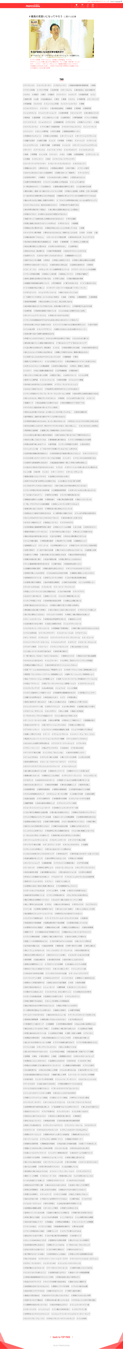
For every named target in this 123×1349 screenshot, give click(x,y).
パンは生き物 (30, 329)
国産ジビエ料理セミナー (34, 361)
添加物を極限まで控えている (45, 311)
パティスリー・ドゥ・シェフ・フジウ (54, 1258)
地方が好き (86, 444)
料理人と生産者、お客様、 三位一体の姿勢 (82, 191)
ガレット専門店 (42, 131)
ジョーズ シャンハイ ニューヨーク (37, 807)
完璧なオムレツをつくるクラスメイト (77, 932)
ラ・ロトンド (30, 867)
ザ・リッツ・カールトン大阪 (35, 720)
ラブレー (50, 881)
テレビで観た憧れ (31, 541)
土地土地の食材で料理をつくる (70, 1203)
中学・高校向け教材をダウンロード (98, 1)
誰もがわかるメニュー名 (57, 1015)
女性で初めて (30, 550)
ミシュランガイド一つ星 (34, 706)
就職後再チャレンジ (74, 255)
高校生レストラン (66, 274)
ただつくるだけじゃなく (89, 1162)
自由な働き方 (40, 959)
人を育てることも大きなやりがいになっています (43, 357)
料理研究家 (84, 94)
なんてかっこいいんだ (88, 1079)
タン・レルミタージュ (33, 619)
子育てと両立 (59, 278)
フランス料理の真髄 (32, 274)
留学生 (72, 297)
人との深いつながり (81, 1111)
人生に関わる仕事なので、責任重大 (38, 347)
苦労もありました (78, 177)
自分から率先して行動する (76, 936)
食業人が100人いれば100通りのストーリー (71, 329)
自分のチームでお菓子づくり (81, 1153)
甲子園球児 (57, 283)
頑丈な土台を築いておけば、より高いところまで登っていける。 (48, 412)
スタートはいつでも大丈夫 (34, 890)
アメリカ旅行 (89, 1065)
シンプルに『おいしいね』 (54, 752)
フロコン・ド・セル (49, 1176)
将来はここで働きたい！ (72, 720)
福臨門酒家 (29, 803)
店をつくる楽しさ (63, 881)
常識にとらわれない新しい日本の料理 (38, 1148)
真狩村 (90, 265)
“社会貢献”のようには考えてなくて (66, 1107)
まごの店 (78, 527)
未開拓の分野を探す (32, 1038)
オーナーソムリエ (31, 1139)
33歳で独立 (57, 564)
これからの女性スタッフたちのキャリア (39, 854)
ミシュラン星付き (77, 182)
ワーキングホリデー (47, 633)
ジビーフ (91, 398)
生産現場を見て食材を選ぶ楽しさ (37, 1107)
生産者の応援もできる (33, 821)
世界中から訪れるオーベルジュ (36, 265)
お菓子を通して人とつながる (81, 1268)
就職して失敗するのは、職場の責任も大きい (72, 352)
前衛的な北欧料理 (31, 1143)
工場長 (27, 159)
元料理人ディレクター (88, 692)
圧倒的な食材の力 (77, 265)
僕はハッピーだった (84, 499)
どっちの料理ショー (87, 582)
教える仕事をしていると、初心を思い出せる (56, 301)
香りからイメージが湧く (57, 955)
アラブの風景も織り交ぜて (64, 1042)
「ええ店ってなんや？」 (34, 495)
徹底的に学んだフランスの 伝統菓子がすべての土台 (77, 196)
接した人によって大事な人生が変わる (38, 352)
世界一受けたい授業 (74, 946)
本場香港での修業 (60, 798)
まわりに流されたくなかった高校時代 (38, 173)
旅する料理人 (50, 1203)
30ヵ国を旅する (30, 1070)
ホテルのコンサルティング (48, 1130)
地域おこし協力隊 (49, 274)
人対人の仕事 (85, 757)
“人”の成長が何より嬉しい (34, 288)
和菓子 (51, 94)
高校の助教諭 (88, 927)
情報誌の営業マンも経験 (34, 499)
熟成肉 (62, 398)
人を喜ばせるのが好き (83, 992)
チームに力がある (31, 757)
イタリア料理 (43, 90)
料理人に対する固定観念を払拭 (81, 1254)
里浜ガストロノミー (32, 1111)
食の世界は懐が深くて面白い (35, 209)
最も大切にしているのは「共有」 (37, 1028)
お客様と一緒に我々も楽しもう (64, 1028)
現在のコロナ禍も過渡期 (87, 656)
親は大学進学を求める (78, 554)
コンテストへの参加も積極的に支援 (56, 729)
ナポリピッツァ (30, 292)
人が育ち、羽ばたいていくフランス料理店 (77, 660)
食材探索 (28, 959)
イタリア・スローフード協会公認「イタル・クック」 (67, 288)
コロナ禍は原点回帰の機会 (76, 577)
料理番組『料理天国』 (61, 628)
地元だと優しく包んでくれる (35, 439)
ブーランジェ (40, 150)
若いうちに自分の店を (33, 1162)
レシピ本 (44, 154)
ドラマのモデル (67, 522)
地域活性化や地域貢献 (33, 923)
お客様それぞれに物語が (34, 927)
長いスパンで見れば (83, 941)
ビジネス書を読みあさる (71, 495)
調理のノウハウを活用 (61, 1286)
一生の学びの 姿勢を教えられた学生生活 (39, 196)
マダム (49, 904)
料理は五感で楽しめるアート (35, 444)
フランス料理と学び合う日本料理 (37, 490)
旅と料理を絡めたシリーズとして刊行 (57, 1038)
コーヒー (54, 154)
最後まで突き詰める (32, 1295)
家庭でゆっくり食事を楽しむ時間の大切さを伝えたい (44, 219)
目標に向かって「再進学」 (66, 173)
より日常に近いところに (84, 1176)
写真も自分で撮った (82, 1038)
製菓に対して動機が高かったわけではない (57, 430)
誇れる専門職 (55, 720)
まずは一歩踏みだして (33, 522)
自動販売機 (47, 863)
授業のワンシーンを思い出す (78, 771)
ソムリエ (67, 145)
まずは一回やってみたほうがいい (51, 255)
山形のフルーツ (70, 375)
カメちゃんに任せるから (34, 660)
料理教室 (28, 103)
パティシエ (92, 140)
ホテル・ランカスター (33, 1263)
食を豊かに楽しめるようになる (36, 1171)
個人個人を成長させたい (60, 812)
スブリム (73, 761)
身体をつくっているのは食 (34, 1212)
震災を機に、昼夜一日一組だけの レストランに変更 (43, 191)
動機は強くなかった (32, 775)
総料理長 (57, 145)
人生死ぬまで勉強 (85, 1028)
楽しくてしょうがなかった (34, 950)
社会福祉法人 (47, 99)
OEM (83, 232)
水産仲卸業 (64, 113)
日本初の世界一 (30, 177)
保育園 (34, 154)
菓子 (44, 94)
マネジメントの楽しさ (88, 610)
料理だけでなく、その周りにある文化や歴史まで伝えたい (46, 214)
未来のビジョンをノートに (53, 1157)
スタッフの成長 (61, 1194)
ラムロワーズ (58, 877)
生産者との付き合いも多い (59, 476)
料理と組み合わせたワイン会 (35, 1033)
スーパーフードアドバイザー (35, 163)
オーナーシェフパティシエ (86, 136)
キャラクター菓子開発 (33, 232)
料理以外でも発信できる (70, 205)
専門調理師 (78, 117)
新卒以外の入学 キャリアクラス (82, 237)
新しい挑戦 (64, 711)
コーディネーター (44, 85)
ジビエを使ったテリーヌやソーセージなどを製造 (43, 458)
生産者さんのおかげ (57, 1061)
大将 (71, 982)
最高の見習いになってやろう (35, 476)
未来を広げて (63, 854)
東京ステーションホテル (34, 881)
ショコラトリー (46, 122)
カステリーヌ (30, 1130)
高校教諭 (93, 297)
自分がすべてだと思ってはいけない (56, 1295)
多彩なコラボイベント (56, 1180)
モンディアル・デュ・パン (34, 1318)
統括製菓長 (79, 154)
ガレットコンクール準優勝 (83, 1222)
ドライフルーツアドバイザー (64, 159)
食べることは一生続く (65, 909)
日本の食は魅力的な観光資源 (69, 1120)
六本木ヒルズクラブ (52, 978)
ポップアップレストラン (86, 867)
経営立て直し (56, 375)
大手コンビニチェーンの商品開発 (37, 366)
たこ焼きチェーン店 (51, 117)
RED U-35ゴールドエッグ (84, 1056)
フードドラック (30, 122)
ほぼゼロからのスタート (46, 780)
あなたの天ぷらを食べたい (34, 1249)
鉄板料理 (87, 108)
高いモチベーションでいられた (54, 725)
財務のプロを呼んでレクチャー (84, 812)
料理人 (70, 140)
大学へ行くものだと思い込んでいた (83, 490)
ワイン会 (28, 909)
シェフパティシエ (31, 145)
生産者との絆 (91, 550)
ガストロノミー (80, 163)
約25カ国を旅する (82, 950)
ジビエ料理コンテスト (55, 361)
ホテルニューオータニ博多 (58, 794)
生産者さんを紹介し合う (54, 996)
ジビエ (57, 347)
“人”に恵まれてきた (89, 283)
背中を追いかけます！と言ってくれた (85, 854)
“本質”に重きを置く (74, 1291)
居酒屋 (75, 223)
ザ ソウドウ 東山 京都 (33, 752)
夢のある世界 (78, 1226)
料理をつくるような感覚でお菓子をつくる (74, 780)
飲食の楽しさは (65, 1176)
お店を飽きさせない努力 (34, 623)
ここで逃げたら (67, 1217)
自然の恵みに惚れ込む (59, 265)
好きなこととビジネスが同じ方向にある (83, 421)
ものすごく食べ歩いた (33, 596)
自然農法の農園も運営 (33, 1208)
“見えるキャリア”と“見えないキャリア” (72, 343)
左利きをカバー (90, 527)
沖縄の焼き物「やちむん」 (34, 237)
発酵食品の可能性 (48, 1143)
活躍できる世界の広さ (33, 697)
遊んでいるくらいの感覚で (79, 1240)
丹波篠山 (50, 1222)
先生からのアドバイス (33, 1281)
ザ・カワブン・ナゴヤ (52, 844)
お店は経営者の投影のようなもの (37, 1074)
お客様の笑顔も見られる (87, 817)
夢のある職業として (69, 784)
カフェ (72, 99)
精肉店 (27, 117)
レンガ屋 (28, 472)
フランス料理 (30, 90)
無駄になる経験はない (71, 927)
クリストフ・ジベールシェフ (63, 743)
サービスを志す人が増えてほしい (37, 1088)
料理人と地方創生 (51, 136)
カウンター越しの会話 (50, 757)
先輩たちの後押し (31, 1194)
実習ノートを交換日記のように (36, 941)
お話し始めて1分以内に (47, 1084)
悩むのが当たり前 (31, 1199)
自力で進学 (93, 324)
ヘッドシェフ (45, 1309)
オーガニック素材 (51, 1208)
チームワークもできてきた (34, 1015)
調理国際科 (83, 297)
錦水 (35, 1056)
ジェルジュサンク (59, 642)
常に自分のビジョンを (68, 872)
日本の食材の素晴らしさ (46, 803)
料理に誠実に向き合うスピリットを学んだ (40, 223)
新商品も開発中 (57, 168)
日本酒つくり (76, 1235)
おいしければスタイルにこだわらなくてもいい (42, 518)
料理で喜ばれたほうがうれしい (36, 605)
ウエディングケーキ (58, 840)
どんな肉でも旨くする (76, 398)
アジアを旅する (49, 1111)
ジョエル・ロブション (33, 1203)
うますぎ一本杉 (85, 1061)
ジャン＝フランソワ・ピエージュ (37, 642)
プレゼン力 (47, 587)
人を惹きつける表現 (32, 1157)
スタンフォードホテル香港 (80, 798)
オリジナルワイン (90, 453)
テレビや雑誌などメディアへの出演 (38, 817)
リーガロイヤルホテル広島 (57, 973)
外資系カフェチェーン (33, 136)
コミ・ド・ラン (30, 269)
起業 (82, 228)
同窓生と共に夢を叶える (34, 228)
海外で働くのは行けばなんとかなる (86, 628)
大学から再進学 (86, 872)
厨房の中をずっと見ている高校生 (57, 1134)
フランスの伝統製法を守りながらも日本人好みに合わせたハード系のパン (52, 320)
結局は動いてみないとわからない (54, 1019)
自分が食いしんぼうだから (73, 959)
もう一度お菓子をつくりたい (73, 821)
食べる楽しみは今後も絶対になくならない (71, 485)
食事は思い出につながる (34, 508)
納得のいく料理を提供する (34, 982)
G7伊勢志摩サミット (59, 545)
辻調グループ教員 (31, 554)
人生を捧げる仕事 (84, 186)
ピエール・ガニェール (88, 642)
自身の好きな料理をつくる (34, 895)
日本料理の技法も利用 (53, 600)
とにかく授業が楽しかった (70, 596)
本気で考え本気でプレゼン (50, 1166)
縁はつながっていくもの (69, 292)
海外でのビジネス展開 (33, 260)
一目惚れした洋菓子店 (80, 242)
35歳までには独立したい (34, 992)
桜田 (54, 1056)
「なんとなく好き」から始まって (37, 835)
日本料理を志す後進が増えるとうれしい (66, 453)
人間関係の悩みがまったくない (36, 1304)
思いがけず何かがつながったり (36, 1051)
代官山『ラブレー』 (32, 683)
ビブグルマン (92, 904)
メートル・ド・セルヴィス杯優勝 (82, 1074)
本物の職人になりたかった (34, 1268)
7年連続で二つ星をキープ (34, 1024)
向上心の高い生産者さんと (86, 1024)
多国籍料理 (59, 122)
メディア (73, 94)
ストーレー (44, 646)
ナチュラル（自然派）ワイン (52, 1139)
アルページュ (82, 633)
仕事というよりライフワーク (35, 1153)
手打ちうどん (64, 223)
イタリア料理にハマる (33, 600)
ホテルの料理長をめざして (34, 794)
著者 (64, 99)
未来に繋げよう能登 (32, 1217)
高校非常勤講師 (30, 301)
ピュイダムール (91, 775)
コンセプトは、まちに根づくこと (59, 992)
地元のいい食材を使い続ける (60, 1116)
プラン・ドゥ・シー (32, 748)
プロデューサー (60, 85)
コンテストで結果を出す (34, 918)
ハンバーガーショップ (48, 113)
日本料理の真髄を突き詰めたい (36, 453)
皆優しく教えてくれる (33, 734)
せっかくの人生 (62, 1148)
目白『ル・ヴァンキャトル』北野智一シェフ (59, 683)
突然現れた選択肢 (31, 430)
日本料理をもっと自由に (57, 1254)
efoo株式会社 (48, 688)
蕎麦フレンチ (53, 1231)
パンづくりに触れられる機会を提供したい (70, 324)
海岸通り (78, 1116)
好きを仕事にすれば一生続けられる (38, 324)
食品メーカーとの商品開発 (64, 817)
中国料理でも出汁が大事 (83, 306)
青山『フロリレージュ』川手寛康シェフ (39, 679)
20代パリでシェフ (53, 706)
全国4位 (85, 918)
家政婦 (78, 108)
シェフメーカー (52, 660)
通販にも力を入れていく (80, 826)
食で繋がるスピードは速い (34, 1254)
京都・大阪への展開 (74, 1033)
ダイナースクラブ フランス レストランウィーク (42, 766)
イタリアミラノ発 (80, 1309)
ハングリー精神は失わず (59, 1153)
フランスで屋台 (46, 1226)
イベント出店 (30, 1047)
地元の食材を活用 (31, 872)
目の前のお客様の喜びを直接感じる (38, 242)
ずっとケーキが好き (55, 614)
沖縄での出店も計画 (60, 826)
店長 (64, 297)
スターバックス (30, 1309)
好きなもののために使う (80, 1148)
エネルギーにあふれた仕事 (79, 955)
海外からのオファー (75, 1249)
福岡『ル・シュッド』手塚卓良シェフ (80, 674)
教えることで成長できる (83, 531)
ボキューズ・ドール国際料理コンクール (54, 269)
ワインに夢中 (53, 890)
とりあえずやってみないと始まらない (38, 485)
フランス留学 (84, 168)
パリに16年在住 (30, 633)
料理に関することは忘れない (70, 559)
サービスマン (84, 173)
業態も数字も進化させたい (54, 568)
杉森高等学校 (30, 789)
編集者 (69, 108)
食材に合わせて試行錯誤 (57, 982)
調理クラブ (29, 932)
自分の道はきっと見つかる (72, 518)
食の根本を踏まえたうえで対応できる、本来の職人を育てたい (47, 306)
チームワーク (46, 1194)
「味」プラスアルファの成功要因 (37, 504)
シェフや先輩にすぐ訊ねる (82, 729)
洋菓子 (36, 94)
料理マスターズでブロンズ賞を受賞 (84, 545)
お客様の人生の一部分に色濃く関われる (39, 886)
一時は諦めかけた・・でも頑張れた (38, 186)
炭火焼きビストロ (92, 113)
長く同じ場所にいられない (34, 614)
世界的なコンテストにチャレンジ (37, 1314)
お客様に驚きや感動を (33, 582)
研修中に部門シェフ (46, 867)
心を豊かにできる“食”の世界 (70, 481)
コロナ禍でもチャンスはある (62, 941)
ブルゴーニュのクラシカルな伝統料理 (80, 877)
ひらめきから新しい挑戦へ (58, 177)
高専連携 (65, 242)
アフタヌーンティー (32, 729)
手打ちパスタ (78, 904)
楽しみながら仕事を (49, 1189)
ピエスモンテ (91, 1125)
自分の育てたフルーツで (89, 1070)
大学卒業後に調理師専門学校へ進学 (38, 527)
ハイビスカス (68, 978)
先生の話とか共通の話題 (67, 1143)
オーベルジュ (67, 90)
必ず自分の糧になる (32, 946)
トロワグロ (87, 1199)
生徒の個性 (91, 794)
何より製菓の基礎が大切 (44, 370)
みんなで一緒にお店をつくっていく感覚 (67, 900)
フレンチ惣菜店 (91, 117)
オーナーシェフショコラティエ (85, 145)
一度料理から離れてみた (63, 513)
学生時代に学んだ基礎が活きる (58, 831)
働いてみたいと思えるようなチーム (70, 550)
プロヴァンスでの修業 (55, 964)
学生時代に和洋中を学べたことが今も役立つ (62, 389)
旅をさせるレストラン (33, 1120)
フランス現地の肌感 (32, 936)
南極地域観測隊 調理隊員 (79, 85)
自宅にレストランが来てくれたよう (66, 504)
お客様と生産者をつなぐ (44, 909)
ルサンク (73, 642)
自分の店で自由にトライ (34, 1222)
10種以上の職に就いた (73, 600)
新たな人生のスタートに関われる (59, 849)
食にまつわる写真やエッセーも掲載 (38, 1042)
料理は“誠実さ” (82, 274)
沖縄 (63, 890)
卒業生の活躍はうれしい (34, 665)
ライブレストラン (31, 126)
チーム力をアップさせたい (77, 738)
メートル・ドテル (55, 150)
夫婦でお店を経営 (69, 582)
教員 (93, 85)
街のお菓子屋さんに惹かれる (35, 246)
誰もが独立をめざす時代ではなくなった (39, 1005)
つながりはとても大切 (76, 1180)
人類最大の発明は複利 (72, 1065)
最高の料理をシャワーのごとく (36, 531)
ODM (90, 232)
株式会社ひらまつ (51, 697)
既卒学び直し (85, 784)
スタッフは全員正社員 (33, 996)
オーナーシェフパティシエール (36, 840)
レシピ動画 (73, 688)
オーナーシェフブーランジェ (35, 315)
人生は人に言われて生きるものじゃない (39, 467)
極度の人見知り (60, 1010)
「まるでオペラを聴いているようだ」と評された (59, 449)
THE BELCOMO (77, 748)
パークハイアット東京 (33, 978)
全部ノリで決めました (88, 1143)
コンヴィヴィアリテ (32, 688)
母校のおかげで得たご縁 (34, 1185)
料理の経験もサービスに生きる (70, 1084)
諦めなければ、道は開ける (34, 251)
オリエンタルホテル (71, 844)
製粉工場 (28, 99)
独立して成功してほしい (79, 1194)
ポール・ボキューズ (75, 472)
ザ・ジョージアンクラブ (79, 973)
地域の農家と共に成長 (71, 347)
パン (93, 94)
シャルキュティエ (87, 150)
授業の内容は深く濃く (33, 559)
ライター (45, 108)
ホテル (27, 94)
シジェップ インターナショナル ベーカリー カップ (71, 1314)
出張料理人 (66, 117)
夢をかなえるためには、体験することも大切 (61, 232)
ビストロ (38, 103)
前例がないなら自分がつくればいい (69, 913)
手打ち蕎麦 (56, 131)
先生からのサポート (32, 725)
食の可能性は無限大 (52, 582)
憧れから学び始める (62, 904)
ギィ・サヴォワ (30, 637)
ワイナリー (62, 94)
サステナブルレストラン (72, 126)
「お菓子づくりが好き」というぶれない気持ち (42, 297)
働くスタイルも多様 (69, 757)
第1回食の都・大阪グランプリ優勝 (80, 1051)
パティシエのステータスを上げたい (75, 1130)
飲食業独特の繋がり (62, 1226)
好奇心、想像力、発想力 (80, 366)
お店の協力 (29, 1079)
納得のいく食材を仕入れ (86, 978)
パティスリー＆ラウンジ (54, 1125)
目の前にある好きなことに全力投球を (38, 384)
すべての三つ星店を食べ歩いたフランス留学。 (42, 407)
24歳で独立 (75, 1199)
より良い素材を (69, 706)
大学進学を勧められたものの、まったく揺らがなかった (45, 421)
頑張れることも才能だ (51, 775)
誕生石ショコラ (75, 619)
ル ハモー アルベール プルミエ (80, 1102)
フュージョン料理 (52, 103)
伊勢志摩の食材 (47, 541)
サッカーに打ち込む (32, 587)
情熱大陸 (60, 946)
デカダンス (29, 780)
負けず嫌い (71, 168)
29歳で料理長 (75, 1010)
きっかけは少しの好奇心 (89, 426)
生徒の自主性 (30, 798)
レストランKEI (50, 1263)
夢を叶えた (44, 168)
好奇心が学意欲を (31, 1189)
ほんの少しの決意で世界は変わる (37, 743)
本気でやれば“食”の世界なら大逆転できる (40, 481)
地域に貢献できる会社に (34, 1001)
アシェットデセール (60, 734)
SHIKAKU (65, 748)
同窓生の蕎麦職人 (63, 1222)
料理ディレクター (85, 122)
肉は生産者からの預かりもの (47, 403)
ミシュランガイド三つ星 (80, 1304)
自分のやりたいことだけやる (75, 251)
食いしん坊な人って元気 (86, 909)
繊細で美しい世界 (59, 1074)
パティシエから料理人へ (34, 849)
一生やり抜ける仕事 (46, 550)
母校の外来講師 (52, 784)
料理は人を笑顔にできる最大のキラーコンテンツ (43, 1065)
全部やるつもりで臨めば (34, 1300)
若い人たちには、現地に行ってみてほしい (40, 398)
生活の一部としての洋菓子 (79, 1185)
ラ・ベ (47, 734)
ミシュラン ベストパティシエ (70, 1263)
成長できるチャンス (55, 1291)
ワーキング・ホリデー (33, 1102)
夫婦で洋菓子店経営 (52, 821)
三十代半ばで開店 (58, 1051)
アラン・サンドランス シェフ (67, 384)
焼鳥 (97, 122)
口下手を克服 (83, 863)
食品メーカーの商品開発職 (79, 1272)
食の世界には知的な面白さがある (86, 393)
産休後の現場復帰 (31, 1019)
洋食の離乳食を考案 (75, 278)
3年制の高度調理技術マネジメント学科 (39, 1277)
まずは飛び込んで (76, 1019)
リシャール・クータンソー (66, 1079)
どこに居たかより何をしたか (66, 715)
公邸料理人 (74, 246)
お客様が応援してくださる (78, 923)
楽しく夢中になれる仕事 (34, 904)
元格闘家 (50, 1024)
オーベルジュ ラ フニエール (55, 1102)
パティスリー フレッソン (72, 775)
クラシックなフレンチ (60, 646)
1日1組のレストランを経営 (76, 964)
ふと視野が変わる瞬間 (85, 1217)
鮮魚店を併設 (50, 1120)
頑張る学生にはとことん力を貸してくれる (62, 228)
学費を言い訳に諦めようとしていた (59, 508)
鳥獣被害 (67, 357)
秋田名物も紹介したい (73, 564)
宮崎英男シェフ (30, 545)
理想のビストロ (68, 656)
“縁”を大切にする (71, 283)
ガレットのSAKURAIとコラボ (35, 1240)
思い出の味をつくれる (80, 646)
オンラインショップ (32, 863)
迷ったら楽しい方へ (62, 969)
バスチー (28, 370)
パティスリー (38, 159)
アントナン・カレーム (74, 1125)
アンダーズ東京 (30, 646)
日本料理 (55, 90)
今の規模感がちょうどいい (67, 886)
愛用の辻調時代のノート (34, 964)
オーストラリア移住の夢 (57, 237)
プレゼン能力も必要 (80, 1286)
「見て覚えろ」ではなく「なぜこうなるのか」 (42, 656)
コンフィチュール (48, 380)
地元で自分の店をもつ (33, 987)
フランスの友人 (30, 1226)
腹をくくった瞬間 (31, 1176)
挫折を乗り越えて (61, 651)
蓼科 (76, 357)
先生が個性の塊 (50, 559)
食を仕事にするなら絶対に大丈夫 (54, 554)
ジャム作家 (84, 375)
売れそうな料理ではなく (78, 890)
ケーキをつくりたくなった (58, 1268)
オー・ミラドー (58, 472)
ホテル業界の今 (44, 798)
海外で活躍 (46, 145)
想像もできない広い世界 (82, 1295)
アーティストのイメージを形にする (82, 1015)
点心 (63, 154)
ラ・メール (44, 545)
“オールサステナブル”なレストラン (66, 1088)
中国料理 (82, 99)
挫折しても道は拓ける (33, 1125)
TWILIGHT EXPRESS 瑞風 (34, 973)
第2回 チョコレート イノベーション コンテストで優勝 (44, 738)
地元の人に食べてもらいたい (35, 1116)
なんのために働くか (81, 338)
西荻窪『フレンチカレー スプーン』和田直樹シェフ (43, 674)
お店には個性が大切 (54, 623)
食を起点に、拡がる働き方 (85, 90)
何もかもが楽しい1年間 (48, 1070)
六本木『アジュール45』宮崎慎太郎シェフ (81, 669)
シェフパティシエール (48, 292)
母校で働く (92, 821)
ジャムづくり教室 (76, 380)
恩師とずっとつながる (56, 1245)
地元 (48, 159)
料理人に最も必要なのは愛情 (84, 260)
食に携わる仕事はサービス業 (35, 771)
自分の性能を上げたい (59, 1304)
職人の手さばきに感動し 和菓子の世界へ (39, 200)
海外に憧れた (90, 946)
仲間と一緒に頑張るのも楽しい (78, 614)
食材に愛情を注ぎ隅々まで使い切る (38, 278)
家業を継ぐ (75, 370)
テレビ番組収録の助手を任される (37, 564)
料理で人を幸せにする (70, 1208)
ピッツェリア (77, 113)
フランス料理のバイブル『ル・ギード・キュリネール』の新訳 (47, 393)
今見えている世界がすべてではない (54, 1199)
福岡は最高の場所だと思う (64, 186)
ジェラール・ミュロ (66, 633)
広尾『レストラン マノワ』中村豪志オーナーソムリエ (77, 679)
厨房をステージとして (33, 1134)
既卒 (56, 242)
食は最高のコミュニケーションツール (38, 913)
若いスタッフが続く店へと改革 (36, 375)
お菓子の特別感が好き (33, 182)
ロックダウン (51, 711)
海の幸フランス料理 (64, 541)
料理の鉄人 (73, 697)
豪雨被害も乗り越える (58, 439)
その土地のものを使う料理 (58, 573)
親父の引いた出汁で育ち (34, 1235)
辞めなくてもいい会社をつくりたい (38, 969)
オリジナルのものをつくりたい (79, 568)
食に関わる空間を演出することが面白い (64, 209)
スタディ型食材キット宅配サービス (38, 692)
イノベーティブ (90, 126)
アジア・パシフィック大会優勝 (84, 269)
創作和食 (53, 444)
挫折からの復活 (52, 495)
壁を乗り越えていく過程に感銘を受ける (39, 343)
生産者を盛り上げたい (58, 1272)
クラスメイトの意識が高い (65, 863)
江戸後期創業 (62, 370)
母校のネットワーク (57, 771)
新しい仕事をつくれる (68, 1047)
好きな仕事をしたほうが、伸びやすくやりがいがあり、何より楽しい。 (51, 426)
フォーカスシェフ (69, 766)
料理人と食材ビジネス (62, 260)
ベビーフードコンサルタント (60, 163)
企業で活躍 (43, 140)
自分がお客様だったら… (76, 752)
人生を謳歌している (70, 1166)
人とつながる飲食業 (50, 1217)
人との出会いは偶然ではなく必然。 (73, 311)
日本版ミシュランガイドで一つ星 (66, 807)
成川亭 (37, 472)
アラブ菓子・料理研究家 (51, 126)
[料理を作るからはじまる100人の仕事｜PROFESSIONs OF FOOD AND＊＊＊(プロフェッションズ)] (33, 5)
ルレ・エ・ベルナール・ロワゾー (54, 761)
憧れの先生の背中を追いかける (36, 536)
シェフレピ (61, 688)
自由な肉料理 (48, 946)
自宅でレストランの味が (54, 577)
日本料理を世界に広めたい (34, 1245)
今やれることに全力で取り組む (84, 1300)
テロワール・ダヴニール (34, 711)
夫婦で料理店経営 (54, 251)
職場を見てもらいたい (81, 1134)
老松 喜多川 (45, 1056)
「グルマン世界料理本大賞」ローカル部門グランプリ (77, 200)
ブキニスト (44, 637)
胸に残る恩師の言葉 (66, 499)
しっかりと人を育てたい (34, 831)
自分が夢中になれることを (56, 858)
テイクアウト (79, 591)
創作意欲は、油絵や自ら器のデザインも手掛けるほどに (45, 416)
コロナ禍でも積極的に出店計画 (36, 812)
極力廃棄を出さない (49, 872)
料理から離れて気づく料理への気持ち (65, 605)
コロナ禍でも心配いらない (61, 531)
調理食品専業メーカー (72, 131)
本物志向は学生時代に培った (55, 619)
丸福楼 (85, 844)
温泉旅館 (37, 117)
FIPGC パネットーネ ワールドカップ (61, 1318)
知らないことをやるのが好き (65, 1093)
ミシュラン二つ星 (31, 449)
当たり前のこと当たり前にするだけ (63, 610)
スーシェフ (80, 140)
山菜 (37, 99)
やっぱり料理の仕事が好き (86, 513)
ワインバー (29, 131)
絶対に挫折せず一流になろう (35, 702)
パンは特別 (82, 1318)
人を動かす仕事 (77, 794)
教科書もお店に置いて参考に (35, 610)
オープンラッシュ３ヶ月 (54, 1162)
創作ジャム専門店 (31, 380)
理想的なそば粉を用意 (58, 1240)
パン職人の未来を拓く (62, 1309)
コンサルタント (71, 150)
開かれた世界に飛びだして (34, 955)
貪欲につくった (50, 596)
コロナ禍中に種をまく (56, 1249)
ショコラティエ (30, 113)
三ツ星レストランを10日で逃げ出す (38, 651)
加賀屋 (27, 1056)
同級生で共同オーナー (75, 1139)
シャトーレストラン (69, 103)
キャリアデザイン (45, 329)
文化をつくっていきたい (78, 987)
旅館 (82, 103)
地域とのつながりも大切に (59, 315)
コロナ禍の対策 (65, 591)
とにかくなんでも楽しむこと (35, 1272)
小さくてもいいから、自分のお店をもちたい (41, 205)
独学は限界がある (31, 761)
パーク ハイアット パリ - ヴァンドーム (66, 637)
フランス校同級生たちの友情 (80, 439)
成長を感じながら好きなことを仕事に (66, 835)
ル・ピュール (89, 637)
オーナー (28, 150)
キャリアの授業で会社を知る (55, 1281)
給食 (26, 154)
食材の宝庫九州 (81, 412)
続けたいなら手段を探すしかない (37, 826)
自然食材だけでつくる (33, 577)
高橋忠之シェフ (81, 541)
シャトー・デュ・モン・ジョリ (83, 734)
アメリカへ (89, 1033)
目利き (47, 260)
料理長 (61, 140)
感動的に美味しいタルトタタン (82, 573)
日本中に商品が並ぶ (60, 366)
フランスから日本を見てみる (85, 458)
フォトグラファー (31, 108)
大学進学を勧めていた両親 (80, 789)
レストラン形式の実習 (45, 1079)
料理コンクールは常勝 (63, 527)
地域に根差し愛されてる (75, 1157)
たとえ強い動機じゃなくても (83, 831)
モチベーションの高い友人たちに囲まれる (81, 467)
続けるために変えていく (34, 784)
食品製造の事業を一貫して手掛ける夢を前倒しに (69, 462)
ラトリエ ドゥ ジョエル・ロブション (84, 1258)
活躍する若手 (30, 140)
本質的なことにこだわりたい (35, 1061)
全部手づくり (30, 255)
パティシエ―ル (93, 154)
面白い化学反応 (77, 711)
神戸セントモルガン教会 (80, 1097)
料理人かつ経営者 (76, 858)
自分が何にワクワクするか (34, 1291)
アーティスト (29, 85)
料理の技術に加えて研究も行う (68, 1277)
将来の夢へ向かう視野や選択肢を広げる (39, 334)
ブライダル (71, 122)
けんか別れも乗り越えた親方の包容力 (38, 435)
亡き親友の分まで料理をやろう (48, 932)
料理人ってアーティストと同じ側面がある (40, 591)
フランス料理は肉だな (56, 895)
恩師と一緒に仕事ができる (53, 936)
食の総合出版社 (57, 108)
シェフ (52, 140)
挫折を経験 (62, 380)
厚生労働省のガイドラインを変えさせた (81, 361)
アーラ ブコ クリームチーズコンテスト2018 (62, 918)
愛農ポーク (29, 403)
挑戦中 (42, 177)
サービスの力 (30, 1084)
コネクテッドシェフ (87, 683)
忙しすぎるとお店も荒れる (78, 895)
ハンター (67, 458)
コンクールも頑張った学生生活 (56, 182)
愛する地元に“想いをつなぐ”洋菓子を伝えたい (73, 435)
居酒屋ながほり (65, 1056)
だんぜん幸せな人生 (68, 1070)
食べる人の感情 (30, 1166)
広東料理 (28, 311)
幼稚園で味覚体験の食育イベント (37, 283)
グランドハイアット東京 (67, 803)
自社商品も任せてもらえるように (37, 1286)
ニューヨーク (50, 987)
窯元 (57, 99)
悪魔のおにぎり (30, 168)
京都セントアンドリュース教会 (36, 1097)
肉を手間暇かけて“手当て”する (73, 403)
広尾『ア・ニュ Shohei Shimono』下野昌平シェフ (43, 669)
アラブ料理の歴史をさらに (88, 1042)
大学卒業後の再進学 (65, 1024)
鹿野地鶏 (61, 987)
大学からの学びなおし (58, 246)
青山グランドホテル (50, 748)
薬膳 (70, 154)
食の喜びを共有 (54, 959)
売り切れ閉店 (71, 1162)
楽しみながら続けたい (91, 1107)
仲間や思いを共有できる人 (82, 1212)
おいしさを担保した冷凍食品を (58, 1001)
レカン (46, 472)
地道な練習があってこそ (34, 858)
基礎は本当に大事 (53, 927)
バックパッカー (64, 1111)
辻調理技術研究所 (59, 490)
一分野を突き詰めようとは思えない (38, 1010)
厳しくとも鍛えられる (58, 702)
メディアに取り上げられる (71, 1231)
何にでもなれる (30, 1258)
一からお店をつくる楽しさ (34, 1180)
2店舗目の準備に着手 (32, 568)
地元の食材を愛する (90, 347)
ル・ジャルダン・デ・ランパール (60, 950)
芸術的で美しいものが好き (34, 573)
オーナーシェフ (67, 136)
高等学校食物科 (44, 789)
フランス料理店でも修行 (69, 444)
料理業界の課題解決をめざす (65, 692)
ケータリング (94, 99)
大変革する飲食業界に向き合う (36, 462)
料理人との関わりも (77, 725)
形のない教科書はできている (75, 536)
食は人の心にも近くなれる (56, 1185)
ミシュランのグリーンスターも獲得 (38, 1093)
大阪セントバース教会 (59, 1097)
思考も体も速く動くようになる (58, 1300)
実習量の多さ (90, 720)
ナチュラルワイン (73, 996)
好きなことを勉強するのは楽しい (37, 877)
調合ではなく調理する (78, 1281)
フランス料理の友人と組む (34, 1231)
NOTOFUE (72, 1061)
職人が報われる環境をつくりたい (37, 900)
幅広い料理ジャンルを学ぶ (67, 1005)
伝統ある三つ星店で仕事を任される (38, 513)
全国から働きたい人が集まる (58, 1212)
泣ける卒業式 (56, 536)
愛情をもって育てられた (79, 702)
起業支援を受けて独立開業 (54, 923)
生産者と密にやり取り (87, 706)
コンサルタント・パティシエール (37, 628)
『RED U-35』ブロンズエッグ (79, 1245)
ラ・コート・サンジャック (65, 587)
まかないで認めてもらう (34, 389)
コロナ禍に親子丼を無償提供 (57, 1235)
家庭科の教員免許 (60, 789)
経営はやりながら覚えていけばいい (73, 1189)
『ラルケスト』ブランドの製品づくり (38, 715)
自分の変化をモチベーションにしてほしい (62, 665)
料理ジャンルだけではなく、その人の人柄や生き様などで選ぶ (47, 338)
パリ (63, 697)
